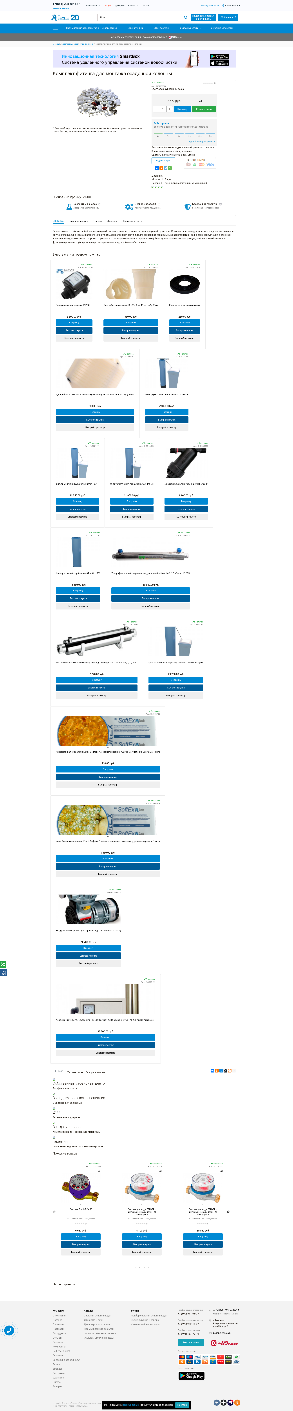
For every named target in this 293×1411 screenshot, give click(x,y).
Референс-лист (61, 1351)
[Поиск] (185, 17)
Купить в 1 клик (204, 109)
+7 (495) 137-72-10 (188, 1333)
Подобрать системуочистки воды (203, 17)
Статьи (145, 5)
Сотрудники (59, 1333)
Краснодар (232, 5)
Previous (54, 1211)
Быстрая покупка (74, 330)
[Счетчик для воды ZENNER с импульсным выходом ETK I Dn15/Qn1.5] (142, 1188)
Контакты (133, 5)
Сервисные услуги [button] (189, 28)
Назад (59, 1071)
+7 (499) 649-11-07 (188, 1323)
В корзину (182, 109)
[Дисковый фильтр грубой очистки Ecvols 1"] (186, 463)
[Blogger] (230, 1070)
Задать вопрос (163, 160)
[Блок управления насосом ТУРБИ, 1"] (74, 284)
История (57, 1320)
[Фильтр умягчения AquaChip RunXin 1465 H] (132, 463)
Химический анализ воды (145, 1324)
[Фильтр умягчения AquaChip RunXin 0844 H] (166, 373)
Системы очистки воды (97, 1315)
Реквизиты (59, 1346)
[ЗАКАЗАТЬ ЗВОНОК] (9, 1331)
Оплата (57, 1382)
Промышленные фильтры (99, 1328)
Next (228, 1211)
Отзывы (57, 1337)
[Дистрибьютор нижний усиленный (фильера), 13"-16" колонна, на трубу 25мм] (95, 373)
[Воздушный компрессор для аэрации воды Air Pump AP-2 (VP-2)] (88, 909)
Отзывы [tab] (97, 221)
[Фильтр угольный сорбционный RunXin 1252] (78, 552)
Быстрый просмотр (74, 338)
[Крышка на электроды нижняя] (184, 284)
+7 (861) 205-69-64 (226, 1310)
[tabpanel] (80, 1211)
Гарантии (58, 1355)
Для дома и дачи (93, 1320)
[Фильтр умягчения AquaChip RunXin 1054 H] (77, 463)
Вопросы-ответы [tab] (133, 221)
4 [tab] (148, 1267)
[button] (55, 29)
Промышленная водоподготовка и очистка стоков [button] (91, 28)
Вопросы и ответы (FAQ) (66, 1359)
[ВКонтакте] (157, 168)
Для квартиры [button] (161, 28)
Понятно (182, 1405)
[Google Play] (191, 1375)
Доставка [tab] (112, 221)
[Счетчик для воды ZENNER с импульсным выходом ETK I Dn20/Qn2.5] (203, 1188)
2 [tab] (139, 1267)
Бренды (57, 1368)
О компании (59, 1315)
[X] (225, 1070)
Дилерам (120, 5)
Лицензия (58, 1324)
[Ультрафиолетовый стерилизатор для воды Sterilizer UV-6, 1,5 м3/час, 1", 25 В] (150, 552)
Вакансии (58, 1342)
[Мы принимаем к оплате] (209, 1359)
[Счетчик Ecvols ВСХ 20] (81, 1188)
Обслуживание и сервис (145, 1320)
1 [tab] (135, 1267)
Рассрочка (59, 1373)
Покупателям (93, 5)
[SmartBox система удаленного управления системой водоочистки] (144, 58)
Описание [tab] (58, 221)
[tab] (107, 747)
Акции (108, 5)
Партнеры (58, 1328)
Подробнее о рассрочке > (201, 141)
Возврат (57, 1386)
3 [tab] (144, 1267)
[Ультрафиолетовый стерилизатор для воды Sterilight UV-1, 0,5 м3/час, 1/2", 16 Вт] (96, 641)
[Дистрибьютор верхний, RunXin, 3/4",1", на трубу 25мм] (130, 284)
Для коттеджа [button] (135, 28)
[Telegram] (165, 168)
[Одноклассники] (161, 168)
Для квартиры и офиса (97, 1324)
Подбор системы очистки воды (149, 1315)
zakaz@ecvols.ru (210, 5)
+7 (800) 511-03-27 (188, 1313)
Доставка (58, 1377)
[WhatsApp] (170, 168)
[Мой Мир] (221, 1070)
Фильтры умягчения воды (99, 1337)
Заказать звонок (61, 8)
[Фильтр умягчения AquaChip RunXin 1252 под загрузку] (175, 641)
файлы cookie (131, 1404)
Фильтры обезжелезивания (100, 1333)
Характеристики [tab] (79, 221)
